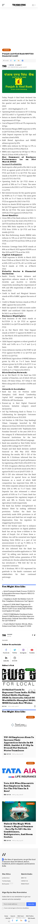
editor (12, 65)
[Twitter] (14, 651)
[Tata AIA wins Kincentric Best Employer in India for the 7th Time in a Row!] (19, 771)
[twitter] (34, 635)
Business (6, 49)
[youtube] (32, 651)
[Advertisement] (19, 27)
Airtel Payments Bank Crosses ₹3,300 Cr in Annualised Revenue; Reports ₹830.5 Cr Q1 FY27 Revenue (18, 593)
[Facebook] (32, 635)
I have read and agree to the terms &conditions (16, 908)
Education (30, 669)
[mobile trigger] (4, 5)
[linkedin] (6, 659)
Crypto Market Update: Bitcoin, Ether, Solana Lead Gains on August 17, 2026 (17, 625)
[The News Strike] (19, 5)
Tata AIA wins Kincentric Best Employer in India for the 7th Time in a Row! (19, 787)
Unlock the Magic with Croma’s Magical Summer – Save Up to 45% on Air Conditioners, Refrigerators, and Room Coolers (18, 830)
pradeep (9, 634)
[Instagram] (23, 651)
